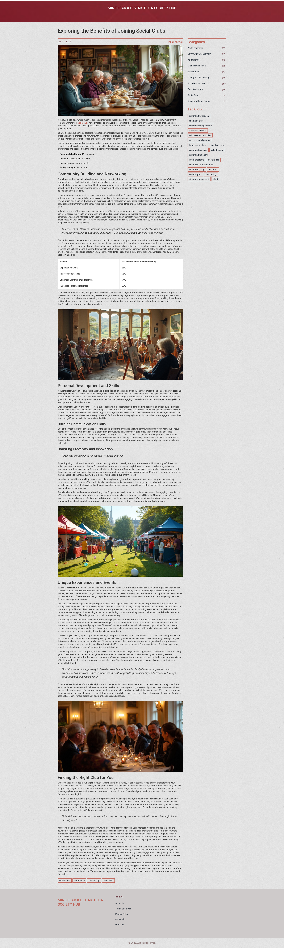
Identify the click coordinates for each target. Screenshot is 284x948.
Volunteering (194, 60)
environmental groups (199, 140)
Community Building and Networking (77, 154)
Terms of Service (123, 909)
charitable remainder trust (201, 164)
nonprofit (213, 169)
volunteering (217, 150)
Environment (194, 71)
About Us (119, 903)
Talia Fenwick (175, 41)
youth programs (196, 160)
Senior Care (193, 95)
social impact (195, 174)
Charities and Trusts (197, 66)
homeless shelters (197, 145)
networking (94, 880)
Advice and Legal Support (199, 101)
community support (198, 155)
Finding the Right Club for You (73, 167)
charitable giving (196, 169)
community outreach (199, 116)
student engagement (199, 179)
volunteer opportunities (200, 135)
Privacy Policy (121, 914)
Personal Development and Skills (75, 158)
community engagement (200, 125)
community (79, 880)
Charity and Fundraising (198, 77)
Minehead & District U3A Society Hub (142, 8)
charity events (217, 145)
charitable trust (196, 121)
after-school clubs (197, 130)
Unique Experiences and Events (74, 163)
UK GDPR (119, 924)
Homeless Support (196, 83)
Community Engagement (199, 54)
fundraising (211, 174)
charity (216, 179)
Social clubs (83, 123)
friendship (108, 880)
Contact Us (120, 919)
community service (198, 150)
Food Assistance (195, 89)
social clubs (64, 880)
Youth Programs (195, 48)
